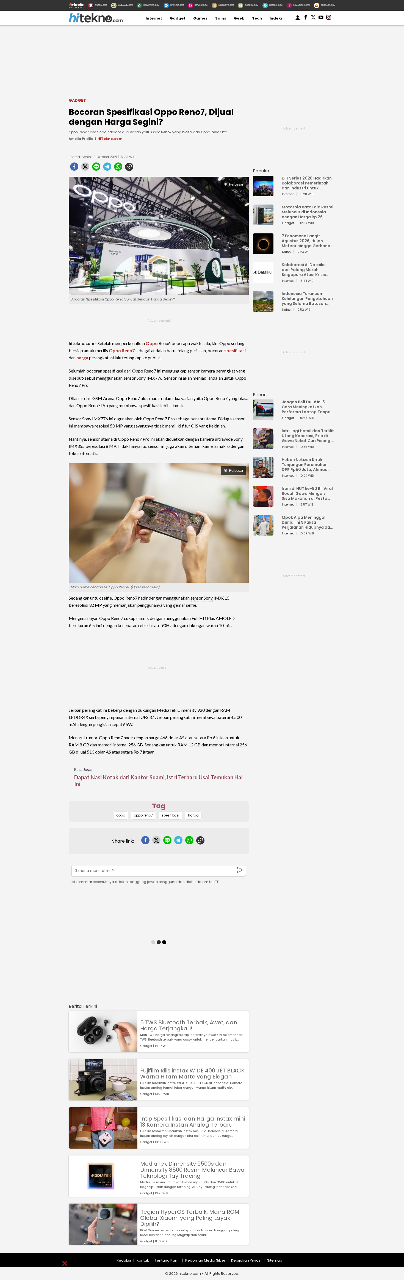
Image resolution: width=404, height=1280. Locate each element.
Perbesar (236, 184)
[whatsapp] (118, 168)
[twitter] (85, 168)
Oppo (152, 343)
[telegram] (107, 168)
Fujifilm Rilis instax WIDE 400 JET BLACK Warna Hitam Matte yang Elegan (192, 1073)
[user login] (298, 20)
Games (200, 18)
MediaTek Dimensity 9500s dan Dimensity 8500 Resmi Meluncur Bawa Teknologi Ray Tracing (192, 1170)
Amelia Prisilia (81, 138)
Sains (220, 18)
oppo (120, 815)
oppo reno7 (143, 815)
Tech (257, 18)
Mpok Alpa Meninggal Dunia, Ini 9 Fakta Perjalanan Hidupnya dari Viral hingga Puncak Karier (307, 522)
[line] (96, 168)
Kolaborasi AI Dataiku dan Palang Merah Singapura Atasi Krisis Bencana (304, 269)
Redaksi (124, 1260)
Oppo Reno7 (122, 350)
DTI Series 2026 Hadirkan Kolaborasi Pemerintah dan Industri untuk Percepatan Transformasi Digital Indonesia (307, 183)
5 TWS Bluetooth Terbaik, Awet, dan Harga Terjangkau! (188, 1025)
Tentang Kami (167, 1260)
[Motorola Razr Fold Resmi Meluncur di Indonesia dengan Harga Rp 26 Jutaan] (263, 222)
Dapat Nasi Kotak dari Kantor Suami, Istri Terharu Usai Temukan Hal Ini (158, 780)
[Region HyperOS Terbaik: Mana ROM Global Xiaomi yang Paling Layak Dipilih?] (103, 1242)
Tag (158, 805)
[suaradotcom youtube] (321, 18)
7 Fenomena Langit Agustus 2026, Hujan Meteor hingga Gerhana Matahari (306, 240)
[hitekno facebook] (305, 18)
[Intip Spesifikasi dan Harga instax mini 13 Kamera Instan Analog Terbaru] (103, 1146)
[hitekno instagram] (328, 18)
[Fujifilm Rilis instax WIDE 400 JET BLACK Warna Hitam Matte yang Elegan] (103, 1098)
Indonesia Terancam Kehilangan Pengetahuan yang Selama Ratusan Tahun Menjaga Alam (307, 298)
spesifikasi (235, 350)
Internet (154, 18)
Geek (239, 18)
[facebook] (74, 168)
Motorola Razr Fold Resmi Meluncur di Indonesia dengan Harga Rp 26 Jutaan (307, 212)
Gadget (178, 18)
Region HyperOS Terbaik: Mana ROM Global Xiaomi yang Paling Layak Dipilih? (189, 1218)
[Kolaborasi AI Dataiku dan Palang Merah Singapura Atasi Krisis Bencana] (263, 280)
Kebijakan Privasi (246, 1260)
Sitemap (274, 1260)
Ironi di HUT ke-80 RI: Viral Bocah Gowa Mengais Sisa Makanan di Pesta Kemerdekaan (307, 493)
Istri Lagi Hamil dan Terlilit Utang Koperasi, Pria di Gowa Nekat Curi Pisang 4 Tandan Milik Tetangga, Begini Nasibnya (308, 435)
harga (82, 357)
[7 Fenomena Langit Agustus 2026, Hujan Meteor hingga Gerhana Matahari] (263, 251)
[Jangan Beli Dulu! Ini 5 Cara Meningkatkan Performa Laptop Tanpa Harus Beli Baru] (263, 417)
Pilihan (260, 394)
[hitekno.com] (96, 21)
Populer (261, 171)
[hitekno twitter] (313, 18)
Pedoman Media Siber (205, 1260)
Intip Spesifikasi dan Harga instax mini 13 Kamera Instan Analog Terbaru (192, 1122)
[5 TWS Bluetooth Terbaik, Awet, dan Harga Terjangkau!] (103, 1049)
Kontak (143, 1260)
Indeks (276, 18)
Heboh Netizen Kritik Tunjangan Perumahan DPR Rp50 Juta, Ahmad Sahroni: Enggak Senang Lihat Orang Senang (306, 464)
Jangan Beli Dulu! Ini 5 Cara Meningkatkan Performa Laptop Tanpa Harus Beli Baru (306, 406)
